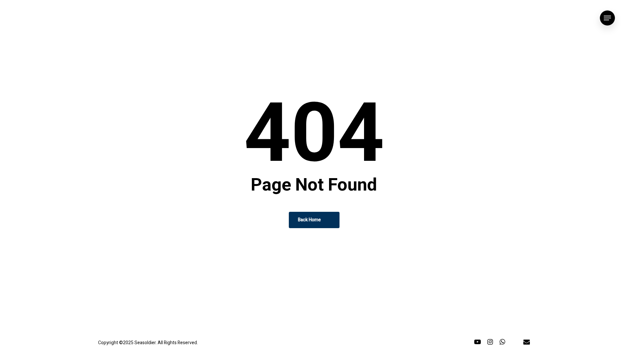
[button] (607, 18)
